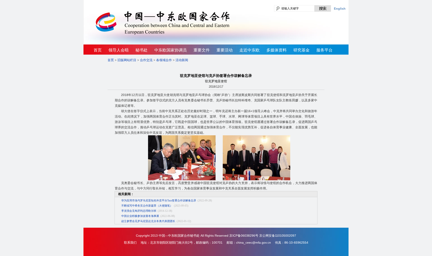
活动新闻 (182, 60)
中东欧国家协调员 (170, 50)
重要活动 (224, 50)
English (340, 8)
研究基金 (301, 50)
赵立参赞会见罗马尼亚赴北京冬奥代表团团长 (148, 221)
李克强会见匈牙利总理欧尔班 (138, 210)
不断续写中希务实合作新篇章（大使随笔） (147, 205)
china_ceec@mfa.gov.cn (253, 242)
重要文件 (202, 50)
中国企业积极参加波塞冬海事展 (140, 216)
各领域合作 (164, 60)
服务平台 (324, 50)
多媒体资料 (276, 50)
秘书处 (141, 50)
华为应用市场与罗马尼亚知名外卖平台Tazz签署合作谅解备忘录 (158, 200)
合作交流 (146, 60)
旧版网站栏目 (126, 60)
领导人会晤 (118, 50)
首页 (98, 50)
